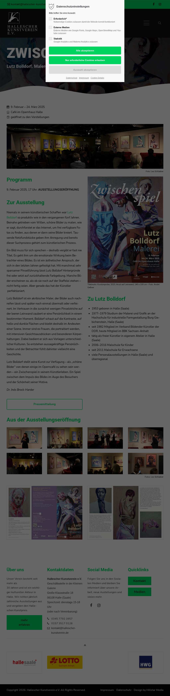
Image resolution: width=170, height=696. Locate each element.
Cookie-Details (97, 78)
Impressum (84, 78)
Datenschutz (71, 78)
